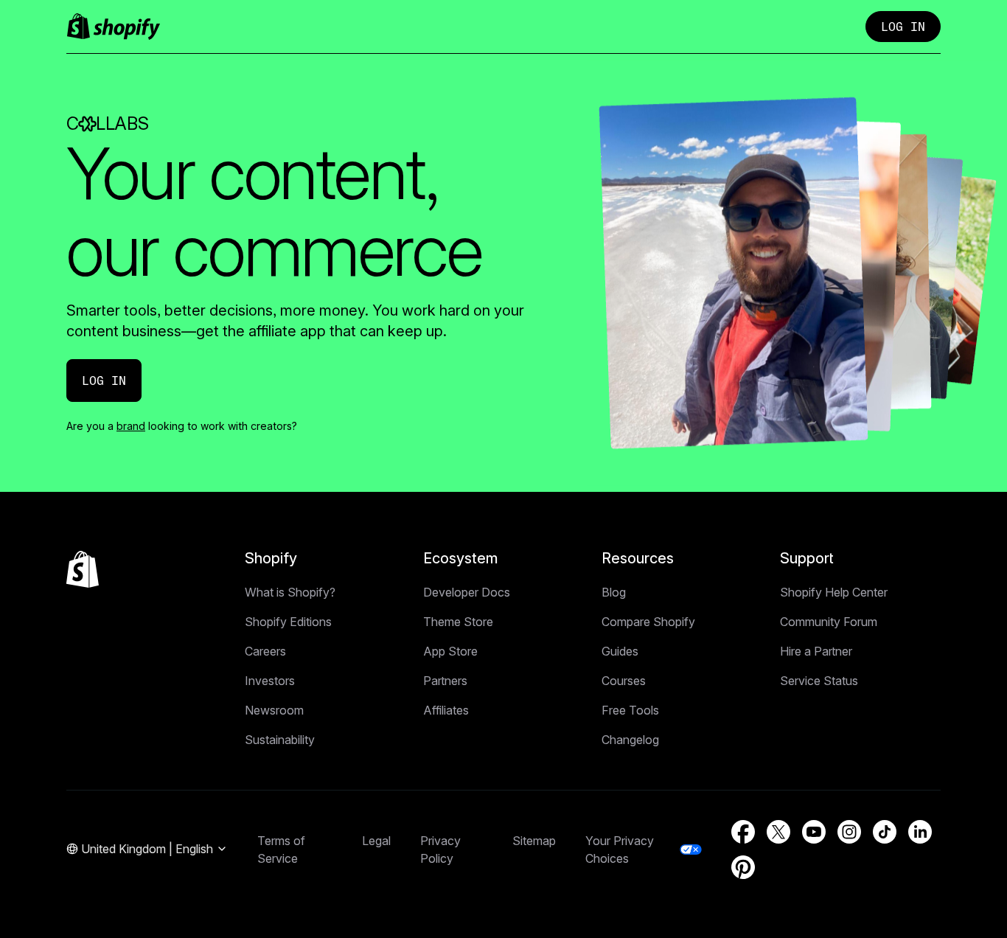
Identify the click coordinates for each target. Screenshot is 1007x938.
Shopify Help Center (834, 592)
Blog (614, 592)
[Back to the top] (82, 569)
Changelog (630, 739)
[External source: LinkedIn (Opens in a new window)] (920, 832)
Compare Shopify (648, 621)
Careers (265, 651)
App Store (450, 651)
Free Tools (630, 710)
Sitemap (534, 840)
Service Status (819, 680)
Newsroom (274, 710)
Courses (624, 680)
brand (130, 426)
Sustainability (280, 739)
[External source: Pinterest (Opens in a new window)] (743, 867)
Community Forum (828, 621)
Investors (270, 680)
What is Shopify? (290, 592)
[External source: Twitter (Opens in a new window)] (778, 832)
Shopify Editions (288, 621)
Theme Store (458, 621)
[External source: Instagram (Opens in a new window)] (849, 832)
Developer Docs (466, 592)
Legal (376, 840)
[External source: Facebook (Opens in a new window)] (743, 832)
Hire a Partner (816, 651)
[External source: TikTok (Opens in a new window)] (884, 832)
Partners (445, 680)
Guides (620, 651)
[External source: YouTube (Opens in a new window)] (814, 832)
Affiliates (446, 710)
